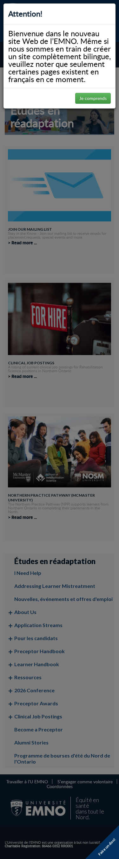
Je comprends (93, 98)
